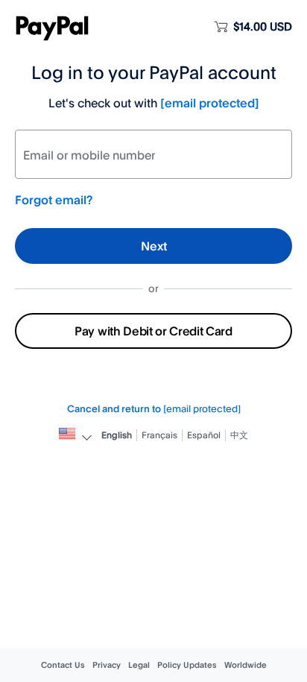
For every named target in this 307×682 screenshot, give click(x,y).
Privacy (106, 665)
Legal (139, 665)
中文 (239, 435)
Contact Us (63, 665)
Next (154, 246)
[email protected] (209, 102)
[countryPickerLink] (67, 435)
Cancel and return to (154, 408)
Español (204, 435)
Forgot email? (53, 199)
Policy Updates (187, 665)
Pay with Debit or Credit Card (153, 330)
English (116, 435)
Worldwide (245, 665)
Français (159, 435)
